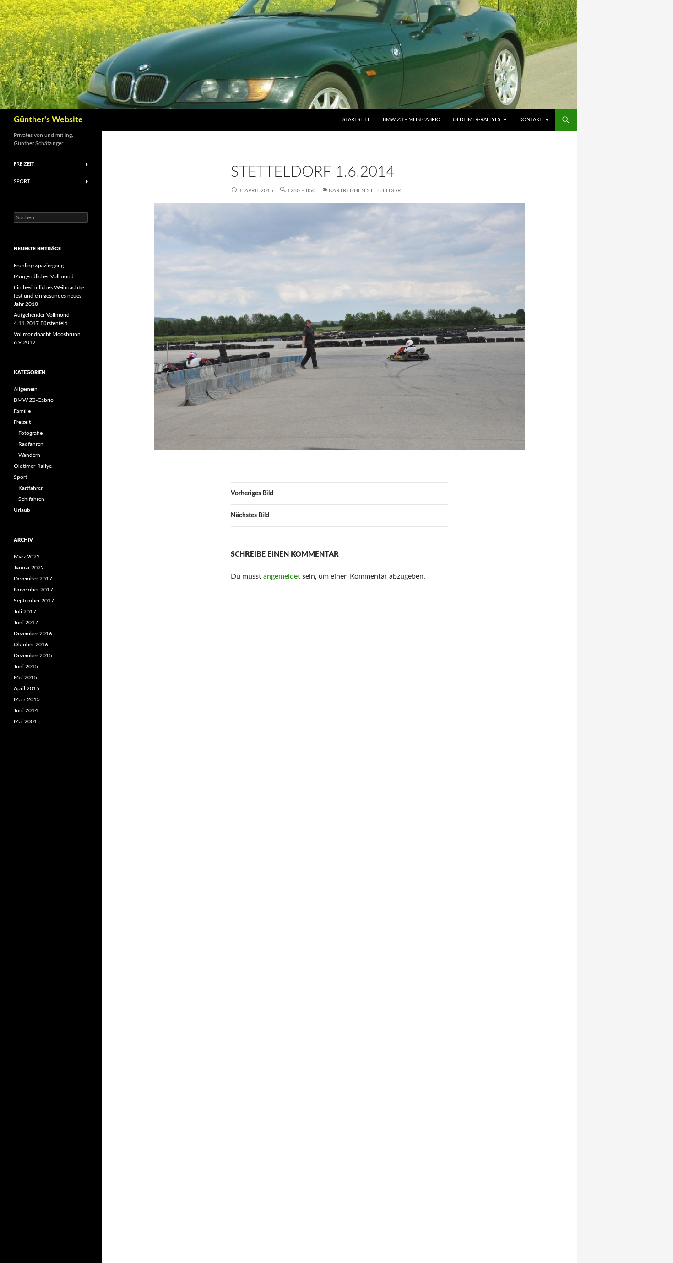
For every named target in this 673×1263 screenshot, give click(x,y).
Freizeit (24, 164)
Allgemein (26, 389)
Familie (22, 411)
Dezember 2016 (33, 633)
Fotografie (30, 433)
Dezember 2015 (33, 655)
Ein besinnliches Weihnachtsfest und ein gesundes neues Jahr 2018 (49, 296)
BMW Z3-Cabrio (34, 400)
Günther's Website (48, 120)
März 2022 (27, 556)
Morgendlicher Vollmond (44, 276)
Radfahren (30, 444)
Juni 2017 (26, 622)
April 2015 (26, 688)
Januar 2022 (29, 567)
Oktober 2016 (31, 644)
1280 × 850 (301, 190)
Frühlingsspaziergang (39, 265)
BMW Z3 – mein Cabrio (411, 119)
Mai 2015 (25, 677)
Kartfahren (31, 488)
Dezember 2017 (33, 578)
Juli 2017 (25, 611)
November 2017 (33, 589)
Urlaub (22, 510)
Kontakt (531, 119)
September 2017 (34, 600)
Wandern (29, 455)
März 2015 (27, 699)
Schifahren (31, 499)
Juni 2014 (26, 710)
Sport (22, 181)
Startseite (356, 119)
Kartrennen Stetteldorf (366, 190)
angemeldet (281, 576)
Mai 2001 (25, 721)
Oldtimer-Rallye (33, 466)
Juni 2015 (26, 666)
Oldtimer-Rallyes (476, 119)
